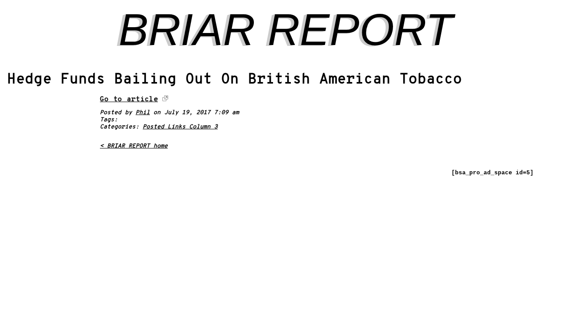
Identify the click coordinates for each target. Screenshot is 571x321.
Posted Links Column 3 (180, 127)
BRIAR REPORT (286, 29)
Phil (143, 112)
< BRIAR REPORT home (134, 146)
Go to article (129, 99)
